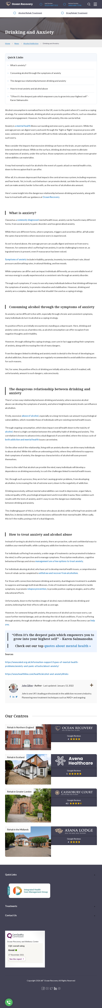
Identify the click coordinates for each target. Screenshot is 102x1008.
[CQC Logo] (15, 938)
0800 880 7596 (74, 5)
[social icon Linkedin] (55, 988)
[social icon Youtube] (47, 988)
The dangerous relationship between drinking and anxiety (38, 80)
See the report (15, 959)
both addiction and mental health (22, 439)
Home (7, 43)
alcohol (9, 431)
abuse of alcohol (30, 415)
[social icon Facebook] (43, 988)
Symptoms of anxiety (16, 259)
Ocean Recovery (51, 197)
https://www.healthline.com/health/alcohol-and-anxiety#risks (36, 674)
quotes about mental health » (67, 646)
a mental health (23, 126)
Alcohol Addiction (30, 43)
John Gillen (27, 685)
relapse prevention (36, 589)
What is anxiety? (18, 65)
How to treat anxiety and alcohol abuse (29, 88)
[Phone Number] (9, 1002)
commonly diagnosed (28, 220)
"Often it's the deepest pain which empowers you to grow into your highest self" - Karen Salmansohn (49, 98)
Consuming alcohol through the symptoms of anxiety (35, 73)
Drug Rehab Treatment (76, 13)
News (16, 43)
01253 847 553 (51, 5)
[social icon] (59, 988)
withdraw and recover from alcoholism (58, 573)
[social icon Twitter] (51, 988)
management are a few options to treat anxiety (59, 561)
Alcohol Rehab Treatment (30, 13)
